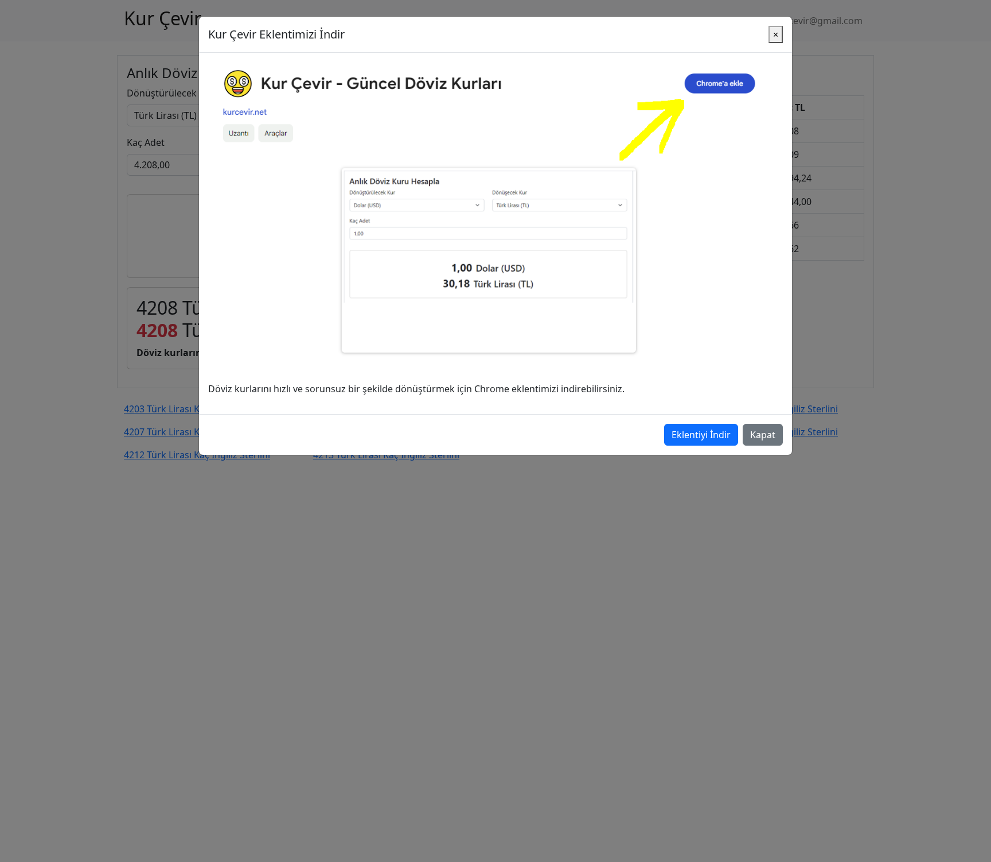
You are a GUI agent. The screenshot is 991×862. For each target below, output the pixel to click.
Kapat (762, 434)
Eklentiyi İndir (701, 434)
